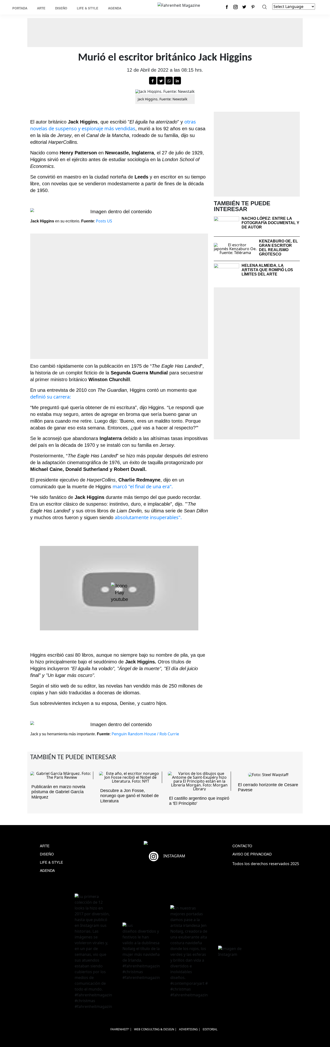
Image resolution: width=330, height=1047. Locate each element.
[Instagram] (235, 7)
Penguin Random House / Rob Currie (145, 734)
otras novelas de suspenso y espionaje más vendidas (113, 125)
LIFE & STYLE (51, 862)
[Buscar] (264, 7)
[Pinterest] (253, 7)
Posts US (104, 221)
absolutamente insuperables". (148, 517)
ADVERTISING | (189, 1029)
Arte (41, 8)
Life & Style (87, 8)
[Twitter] (244, 7)
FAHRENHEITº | (121, 1029)
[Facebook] (227, 7)
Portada (19, 8)
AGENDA (47, 870)
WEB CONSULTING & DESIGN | (155, 1029)
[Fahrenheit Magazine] (165, 843)
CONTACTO (242, 845)
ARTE (45, 845)
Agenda (114, 8)
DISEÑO (47, 853)
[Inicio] (179, 4)
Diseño (61, 8)
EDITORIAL (210, 1029)
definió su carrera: (50, 396)
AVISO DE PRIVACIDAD (252, 853)
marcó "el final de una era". (143, 486)
